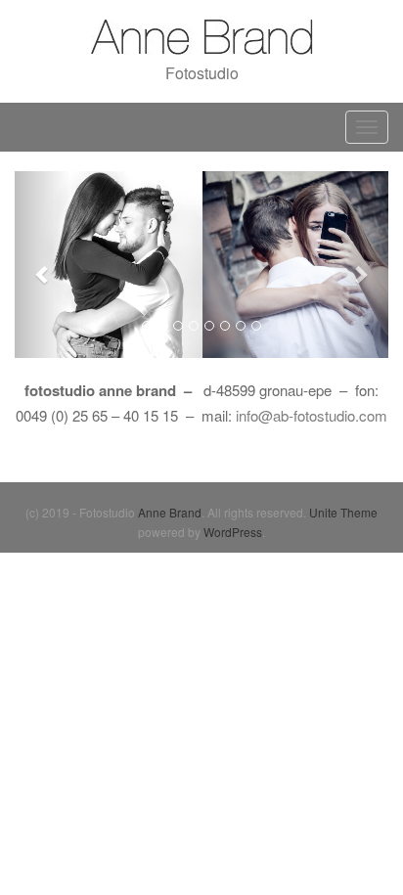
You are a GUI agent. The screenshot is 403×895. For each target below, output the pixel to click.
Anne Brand (170, 512)
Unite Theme (343, 512)
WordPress (232, 531)
